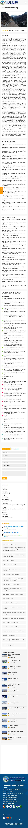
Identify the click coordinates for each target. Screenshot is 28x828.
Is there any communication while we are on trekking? (13, 607)
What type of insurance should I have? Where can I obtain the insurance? (13, 579)
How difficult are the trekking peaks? (11, 602)
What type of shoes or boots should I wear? (13, 631)
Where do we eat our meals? (10, 635)
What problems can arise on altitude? (12, 622)
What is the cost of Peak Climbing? (11, 574)
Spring (16, 30)
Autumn (11, 30)
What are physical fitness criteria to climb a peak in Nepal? (13, 640)
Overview (5, 30)
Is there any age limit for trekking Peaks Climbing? (12, 569)
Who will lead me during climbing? (11, 626)
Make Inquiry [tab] (6, 449)
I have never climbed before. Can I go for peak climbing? (14, 613)
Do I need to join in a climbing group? (11, 584)
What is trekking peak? (8, 560)
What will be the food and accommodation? (13, 594)
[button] (9, 28)
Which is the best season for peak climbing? (13, 618)
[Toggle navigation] (26, 2)
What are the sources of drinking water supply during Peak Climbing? (14, 555)
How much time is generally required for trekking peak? (12, 589)
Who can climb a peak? (8, 598)
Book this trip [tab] (15, 449)
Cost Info (22, 30)
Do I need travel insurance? (9, 564)
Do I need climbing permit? (9, 544)
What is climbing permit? (9, 645)
